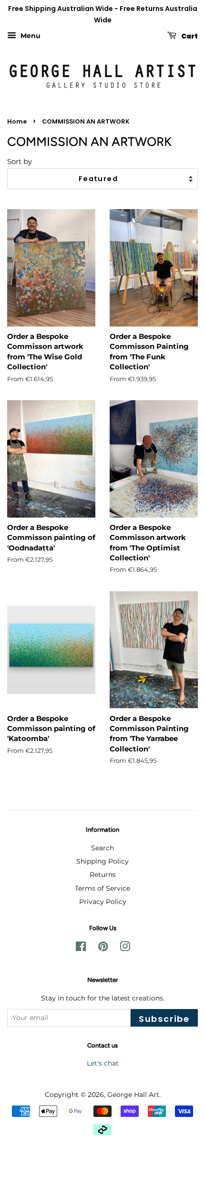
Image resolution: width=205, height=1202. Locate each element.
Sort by (19, 161)
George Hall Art (133, 1094)
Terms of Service (102, 888)
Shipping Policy (102, 861)
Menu (30, 35)
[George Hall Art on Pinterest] (103, 948)
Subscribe (164, 1019)
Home (17, 121)
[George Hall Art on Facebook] (80, 948)
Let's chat (103, 1063)
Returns (103, 874)
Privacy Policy (102, 901)
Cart (189, 35)
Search (102, 848)
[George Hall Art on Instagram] (125, 948)
